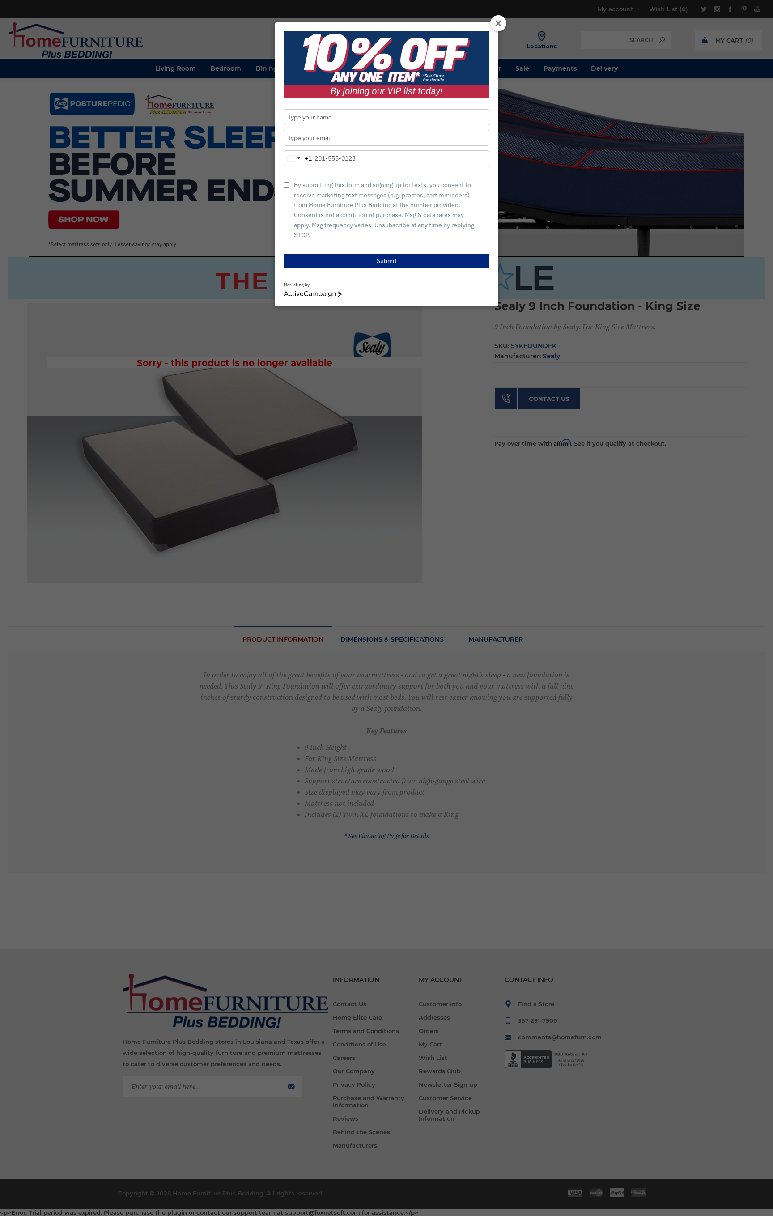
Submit (387, 261)
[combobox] (298, 158)
